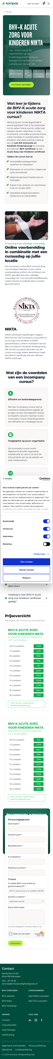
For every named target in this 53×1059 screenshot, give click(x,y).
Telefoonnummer (17, 868)
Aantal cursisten (17, 897)
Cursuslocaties (9, 1025)
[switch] (46, 529)
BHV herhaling (9, 1006)
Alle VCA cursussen (37, 1001)
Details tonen (39, 554)
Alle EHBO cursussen (38, 996)
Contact (8, 968)
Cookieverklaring (23, 1049)
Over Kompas (8, 1030)
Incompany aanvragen (21, 85)
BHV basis (7, 1001)
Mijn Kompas (33, 4)
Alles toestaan (26, 562)
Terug (8, 12)
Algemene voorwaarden (14, 1046)
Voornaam (14, 824)
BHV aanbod (8, 996)
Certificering (8, 1035)
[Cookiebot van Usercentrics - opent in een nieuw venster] (39, 479)
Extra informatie (16, 907)
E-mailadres (14, 857)
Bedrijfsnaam (15, 846)
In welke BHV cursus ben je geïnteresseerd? (21, 884)
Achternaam (15, 835)
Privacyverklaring (37, 1046)
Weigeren (26, 578)
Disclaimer (7, 1049)
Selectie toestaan (26, 570)
